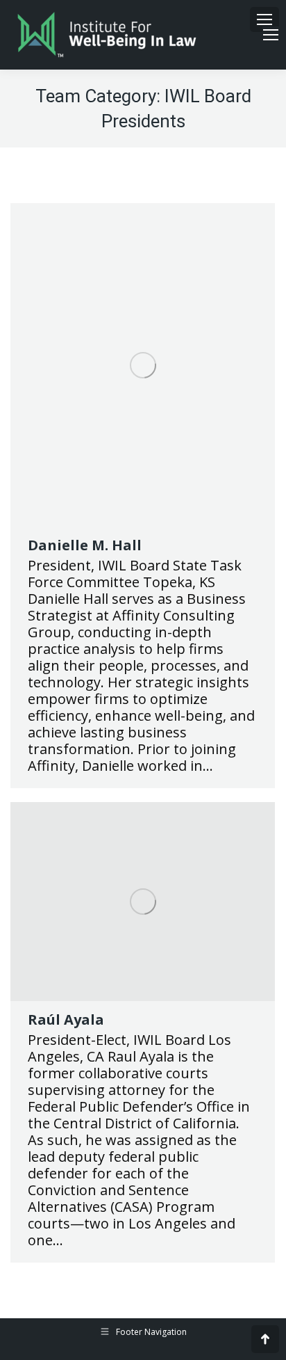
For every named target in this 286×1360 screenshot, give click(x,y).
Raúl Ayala (66, 1019)
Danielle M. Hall (85, 545)
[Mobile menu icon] (264, 19)
